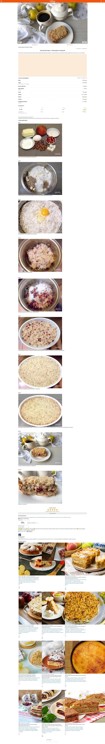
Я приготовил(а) (52, 513)
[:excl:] (64, 528)
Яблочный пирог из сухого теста (71, 723)
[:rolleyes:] (46, 528)
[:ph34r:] (54, 528)
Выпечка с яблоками (29, 517)
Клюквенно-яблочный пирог (47, 561)
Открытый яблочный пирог (47, 625)
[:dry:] (28, 528)
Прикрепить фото (22, 531)
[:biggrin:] (83, 528)
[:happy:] (31, 528)
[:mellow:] (75, 528)
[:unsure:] (58, 528)
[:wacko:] (20, 528)
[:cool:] (34, 528)
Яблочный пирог (67, 517)
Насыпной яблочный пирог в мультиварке (27, 674)
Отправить (30, 531)
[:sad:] (21, 528)
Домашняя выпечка (46, 517)
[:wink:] (18, 528)
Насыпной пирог (21, 517)
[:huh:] (61, 528)
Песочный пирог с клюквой (24, 723)
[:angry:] (79, 528)
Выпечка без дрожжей (37, 517)
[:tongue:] (77, 528)
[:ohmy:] (24, 528)
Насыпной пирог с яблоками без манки (26, 625)
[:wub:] (36, 528)
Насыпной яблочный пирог (70, 576)
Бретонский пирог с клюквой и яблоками (27, 576)
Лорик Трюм (84, 48)
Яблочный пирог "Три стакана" (71, 625)
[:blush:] (50, 528)
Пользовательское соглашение (52, 740)
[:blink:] (67, 528)
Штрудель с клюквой (46, 723)
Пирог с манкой (68, 674)
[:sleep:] (26, 528)
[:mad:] (42, 528)
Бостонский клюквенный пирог (48, 674)
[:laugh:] (70, 528)
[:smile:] (39, 528)
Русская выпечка (60, 517)
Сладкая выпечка (53, 517)
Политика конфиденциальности (52, 742)
